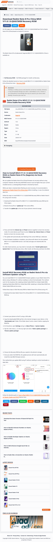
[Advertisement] (26, 67)
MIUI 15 (11, 8)
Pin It (5, 404)
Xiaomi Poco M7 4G (13, 467)
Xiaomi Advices (15, 538)
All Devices (45, 509)
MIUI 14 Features (29, 8)
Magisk (48, 8)
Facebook (14, 401)
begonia (18, 115)
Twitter (6, 401)
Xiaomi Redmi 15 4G (14, 492)
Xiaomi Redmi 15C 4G (14, 480)
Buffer (37, 401)
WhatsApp (23, 401)
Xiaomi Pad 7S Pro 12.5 (14, 505)
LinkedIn (44, 401)
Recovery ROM (21, 83)
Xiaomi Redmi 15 (13, 486)
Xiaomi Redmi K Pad (14, 498)
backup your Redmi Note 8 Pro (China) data (15, 190)
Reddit (30, 401)
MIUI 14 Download (19, 8)
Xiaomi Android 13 (39, 8)
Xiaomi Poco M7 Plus (14, 474)
